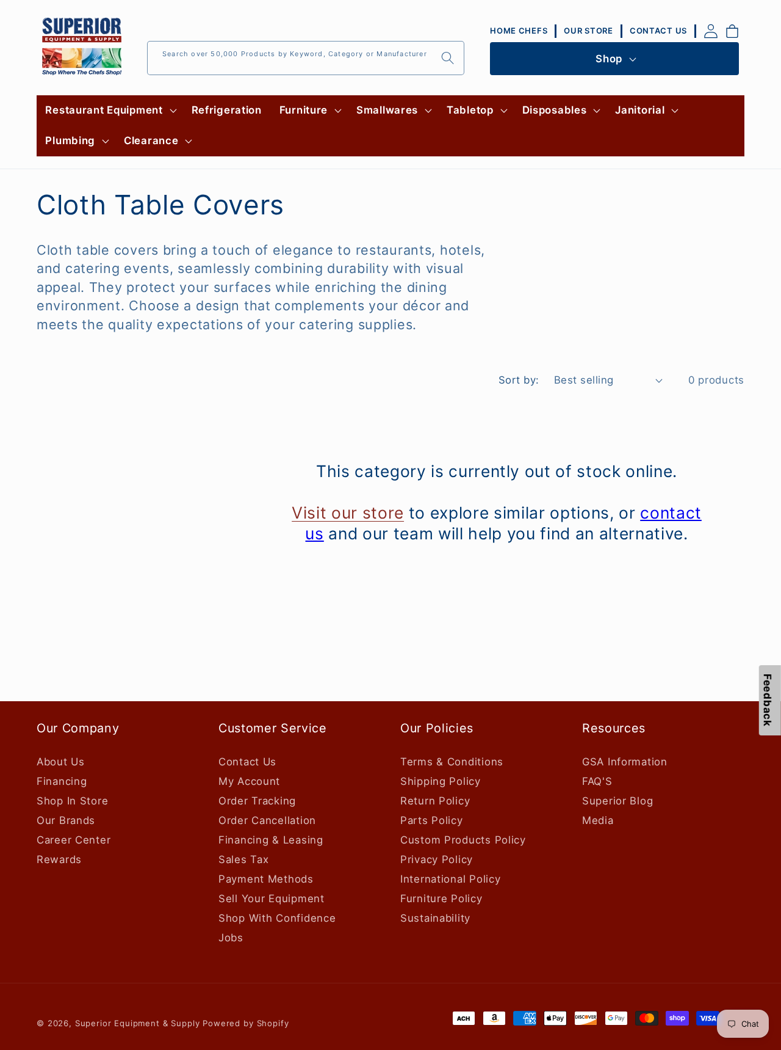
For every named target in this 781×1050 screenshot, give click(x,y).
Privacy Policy (436, 859)
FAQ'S (597, 781)
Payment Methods (266, 878)
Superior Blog (617, 800)
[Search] (447, 58)
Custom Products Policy (463, 839)
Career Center (73, 839)
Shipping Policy (440, 781)
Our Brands (66, 820)
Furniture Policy (441, 898)
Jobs (230, 937)
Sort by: (518, 380)
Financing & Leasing (270, 839)
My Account (249, 781)
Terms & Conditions (451, 761)
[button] (109, 110)
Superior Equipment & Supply (137, 1023)
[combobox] (306, 58)
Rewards (59, 859)
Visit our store (348, 513)
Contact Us (247, 761)
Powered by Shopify (246, 1023)
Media (598, 820)
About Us (61, 761)
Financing (62, 781)
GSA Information (625, 761)
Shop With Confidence (277, 917)
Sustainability (435, 917)
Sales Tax (243, 859)
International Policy (450, 878)
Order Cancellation (267, 820)
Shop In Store (72, 800)
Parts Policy (431, 820)
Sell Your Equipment (271, 898)
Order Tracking (257, 800)
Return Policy (435, 800)
